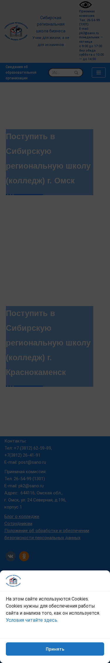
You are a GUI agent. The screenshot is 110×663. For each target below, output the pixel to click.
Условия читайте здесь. (32, 620)
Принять (55, 649)
